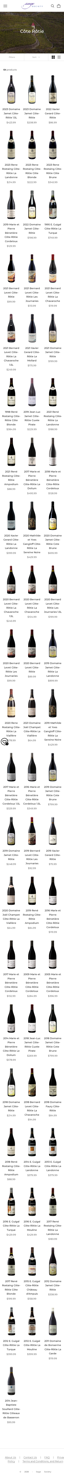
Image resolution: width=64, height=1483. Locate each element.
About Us (10, 1457)
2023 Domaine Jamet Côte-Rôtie (32, 113)
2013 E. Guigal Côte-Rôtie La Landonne (53, 1166)
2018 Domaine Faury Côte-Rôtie (52, 1106)
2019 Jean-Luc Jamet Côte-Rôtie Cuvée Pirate (32, 418)
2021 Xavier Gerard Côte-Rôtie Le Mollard (32, 354)
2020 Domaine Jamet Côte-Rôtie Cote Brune (53, 542)
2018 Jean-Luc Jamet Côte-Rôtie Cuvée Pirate (32, 1044)
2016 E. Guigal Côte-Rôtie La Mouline (32, 1225)
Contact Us (30, 1457)
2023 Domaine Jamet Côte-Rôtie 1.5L (11, 113)
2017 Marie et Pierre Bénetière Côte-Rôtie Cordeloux (11, 983)
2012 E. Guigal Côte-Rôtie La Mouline (32, 1345)
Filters (12, 57)
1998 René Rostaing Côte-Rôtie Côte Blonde (11, 418)
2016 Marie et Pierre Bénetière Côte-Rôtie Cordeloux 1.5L (32, 795)
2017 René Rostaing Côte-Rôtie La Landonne (53, 1228)
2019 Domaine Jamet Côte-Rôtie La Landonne (52, 669)
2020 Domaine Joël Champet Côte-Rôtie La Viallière (11, 917)
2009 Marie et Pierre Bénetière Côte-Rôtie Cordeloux (32, 983)
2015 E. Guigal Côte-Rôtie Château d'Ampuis (32, 1287)
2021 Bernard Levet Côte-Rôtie (11, 292)
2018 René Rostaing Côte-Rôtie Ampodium (11, 1168)
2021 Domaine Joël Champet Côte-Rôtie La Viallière (32, 729)
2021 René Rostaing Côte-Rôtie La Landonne (53, 418)
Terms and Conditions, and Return (43, 1461)
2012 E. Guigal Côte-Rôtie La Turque (11, 1345)
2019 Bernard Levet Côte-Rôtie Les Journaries (32, 857)
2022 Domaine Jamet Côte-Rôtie (32, 228)
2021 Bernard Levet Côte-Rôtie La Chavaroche (53, 294)
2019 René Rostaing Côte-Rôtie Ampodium (32, 917)
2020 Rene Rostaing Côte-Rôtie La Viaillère (11, 729)
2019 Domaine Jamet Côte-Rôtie (11, 855)
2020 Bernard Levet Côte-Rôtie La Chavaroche (32, 605)
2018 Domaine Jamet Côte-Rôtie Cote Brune (52, 1044)
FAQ (47, 1457)
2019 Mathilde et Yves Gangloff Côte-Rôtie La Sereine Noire (53, 731)
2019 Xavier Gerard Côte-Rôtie (53, 855)
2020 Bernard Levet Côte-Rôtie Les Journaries (11, 669)
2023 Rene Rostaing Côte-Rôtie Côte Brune (53, 171)
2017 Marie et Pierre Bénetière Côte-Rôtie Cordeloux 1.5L (11, 795)
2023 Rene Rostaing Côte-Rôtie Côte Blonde (32, 171)
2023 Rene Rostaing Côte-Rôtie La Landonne (11, 171)
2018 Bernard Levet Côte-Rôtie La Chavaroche (32, 1108)
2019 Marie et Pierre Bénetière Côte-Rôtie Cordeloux (11, 233)
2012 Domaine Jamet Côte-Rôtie (52, 1285)
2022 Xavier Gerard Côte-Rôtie (53, 113)
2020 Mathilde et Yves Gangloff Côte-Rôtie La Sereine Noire (32, 544)
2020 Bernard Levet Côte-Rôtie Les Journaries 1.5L (53, 605)
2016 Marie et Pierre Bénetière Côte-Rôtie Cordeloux (53, 919)
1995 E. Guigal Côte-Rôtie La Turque (53, 228)
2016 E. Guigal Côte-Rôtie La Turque (11, 1225)
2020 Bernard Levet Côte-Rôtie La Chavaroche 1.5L (11, 608)
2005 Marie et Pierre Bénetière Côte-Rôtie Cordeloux (53, 983)
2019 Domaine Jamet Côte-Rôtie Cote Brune (52, 793)
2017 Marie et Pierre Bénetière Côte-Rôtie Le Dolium (32, 480)
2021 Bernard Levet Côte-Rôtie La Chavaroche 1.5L (11, 356)
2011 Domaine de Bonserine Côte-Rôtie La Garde (52, 1347)
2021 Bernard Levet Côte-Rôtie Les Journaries (32, 294)
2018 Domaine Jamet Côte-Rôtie (11, 1106)
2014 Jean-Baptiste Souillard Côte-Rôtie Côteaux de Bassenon (11, 1409)
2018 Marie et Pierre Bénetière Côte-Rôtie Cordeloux (53, 480)
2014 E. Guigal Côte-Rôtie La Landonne (32, 1166)
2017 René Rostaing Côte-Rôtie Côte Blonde (11, 1287)
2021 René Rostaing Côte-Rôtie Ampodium (11, 478)
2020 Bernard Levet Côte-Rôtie (32, 667)
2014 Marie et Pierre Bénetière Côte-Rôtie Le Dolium (11, 1047)
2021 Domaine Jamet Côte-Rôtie (52, 352)
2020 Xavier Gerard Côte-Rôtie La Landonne (11, 542)
